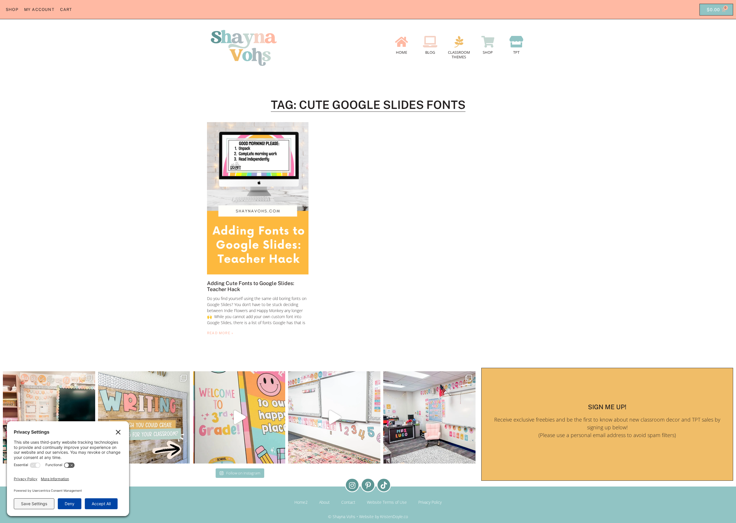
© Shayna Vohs (341, 516)
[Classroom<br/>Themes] (459, 41)
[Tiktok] (384, 485)
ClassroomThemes (459, 54)
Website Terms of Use (387, 502)
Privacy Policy (430, 502)
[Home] (401, 41)
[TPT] (516, 41)
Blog (430, 52)
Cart (66, 9)
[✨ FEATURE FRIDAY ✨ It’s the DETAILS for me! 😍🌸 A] (49, 417)
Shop (12, 9)
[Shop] (487, 41)
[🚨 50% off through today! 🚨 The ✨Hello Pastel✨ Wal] (239, 417)
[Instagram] (352, 485)
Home (401, 52)
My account (39, 9)
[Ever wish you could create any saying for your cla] (144, 417)
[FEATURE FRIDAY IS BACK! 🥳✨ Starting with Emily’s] (429, 417)
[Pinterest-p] (368, 485)
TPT (516, 52)
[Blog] (430, 41)
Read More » (220, 333)
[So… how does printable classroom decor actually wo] (334, 417)
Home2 (301, 502)
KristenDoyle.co (394, 516)
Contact (348, 502)
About (324, 502)
